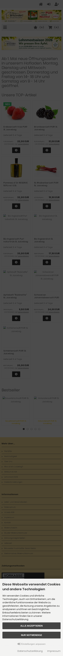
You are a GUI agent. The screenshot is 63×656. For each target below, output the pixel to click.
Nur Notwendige (31, 635)
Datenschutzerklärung (30, 651)
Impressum (54, 651)
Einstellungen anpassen (33, 644)
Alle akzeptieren (31, 625)
